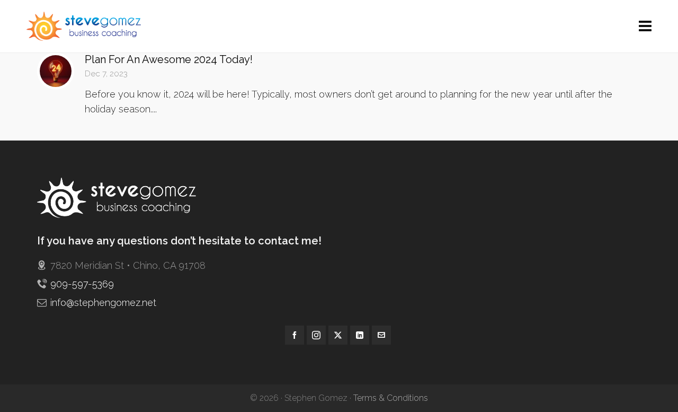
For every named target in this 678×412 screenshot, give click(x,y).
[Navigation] (645, 26)
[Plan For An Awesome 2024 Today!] (55, 71)
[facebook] (294, 335)
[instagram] (316, 335)
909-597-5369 (82, 284)
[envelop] (381, 335)
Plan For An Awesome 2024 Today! (169, 59)
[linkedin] (359, 335)
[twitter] (337, 335)
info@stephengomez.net (103, 302)
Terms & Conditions (390, 398)
